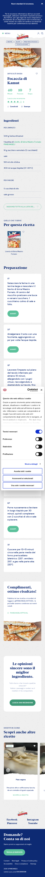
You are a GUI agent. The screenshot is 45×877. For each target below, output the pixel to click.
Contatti (6, 861)
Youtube (33, 823)
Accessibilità (8, 864)
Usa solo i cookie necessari (22, 485)
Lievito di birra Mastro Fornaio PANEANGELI (22, 143)
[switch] (38, 439)
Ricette (10, 42)
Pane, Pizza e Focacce (31, 42)
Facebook (12, 820)
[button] (37, 74)
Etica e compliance (21, 864)
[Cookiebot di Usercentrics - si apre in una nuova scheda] (28, 390)
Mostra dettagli (31, 464)
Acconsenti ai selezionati (22, 478)
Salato (18, 42)
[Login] (38, 33)
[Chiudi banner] (41, 390)
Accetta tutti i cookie (22, 471)
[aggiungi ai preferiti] (36, 74)
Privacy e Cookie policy (29, 861)
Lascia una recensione (16, 98)
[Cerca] (42, 33)
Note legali (15, 861)
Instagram (33, 820)
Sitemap (33, 864)
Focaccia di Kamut (22, 44)
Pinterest (12, 823)
